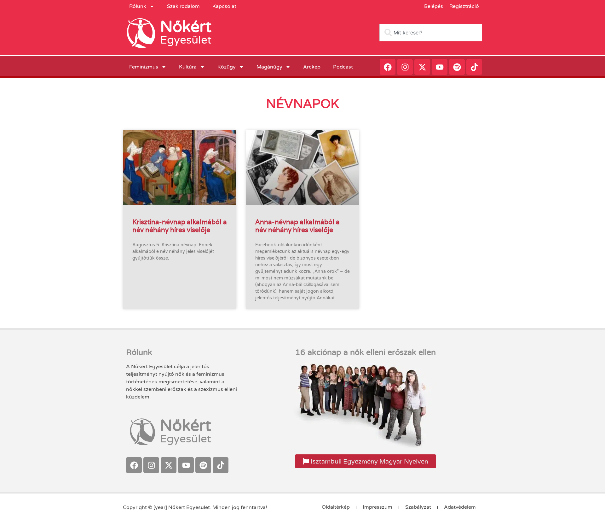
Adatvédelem (460, 507)
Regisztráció (464, 6)
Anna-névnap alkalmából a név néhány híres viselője (297, 226)
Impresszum (377, 507)
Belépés (433, 6)
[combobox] (430, 32)
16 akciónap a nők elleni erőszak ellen (365, 352)
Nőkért (185, 26)
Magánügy (269, 67)
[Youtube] (439, 67)
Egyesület (185, 40)
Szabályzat (418, 507)
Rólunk (137, 6)
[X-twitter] (422, 67)
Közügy (226, 67)
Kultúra (188, 67)
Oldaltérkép (336, 507)
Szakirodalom (183, 6)
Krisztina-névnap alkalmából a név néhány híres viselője (179, 226)
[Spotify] (457, 67)
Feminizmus (143, 67)
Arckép (311, 67)
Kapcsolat (224, 6)
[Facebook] (387, 67)
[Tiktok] (474, 67)
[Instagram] (405, 67)
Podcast (343, 67)
